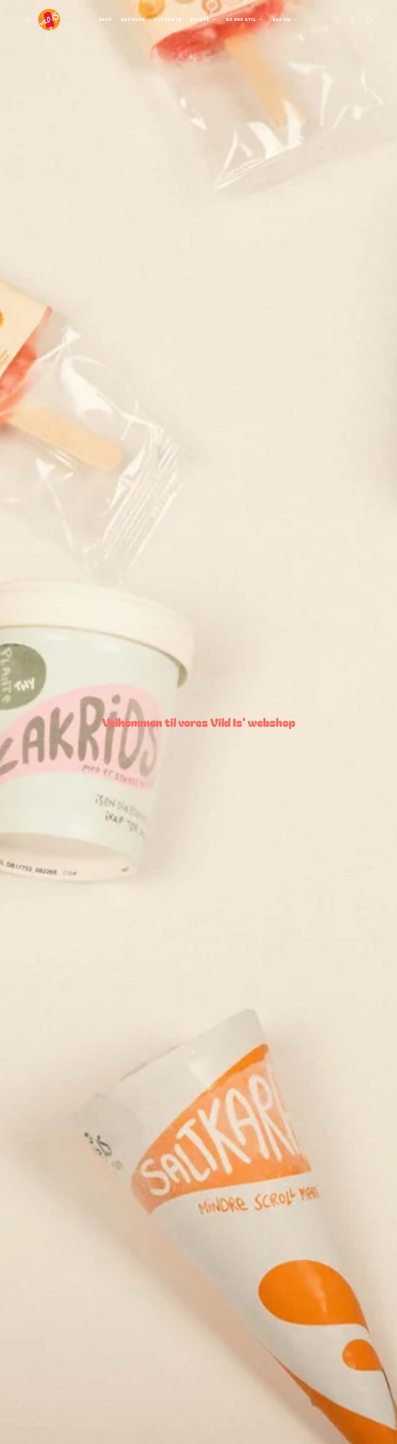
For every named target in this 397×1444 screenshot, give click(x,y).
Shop (105, 19)
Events (200, 19)
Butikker (133, 19)
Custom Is (168, 19)
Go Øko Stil (241, 19)
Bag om (282, 19)
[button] (28, 19)
